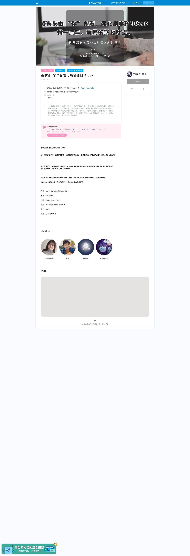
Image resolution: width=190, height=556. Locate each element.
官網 (49, 97)
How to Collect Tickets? (57, 135)
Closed (137, 82)
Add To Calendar (87, 88)
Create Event (148, 3)
